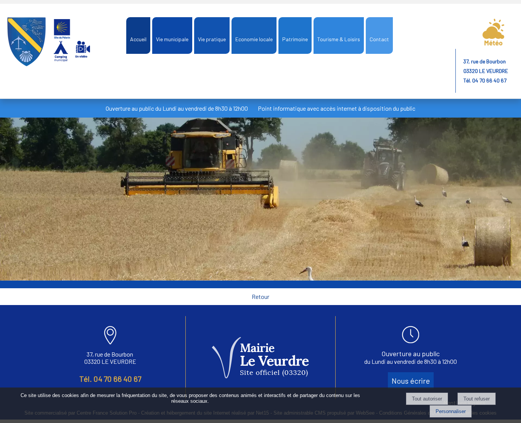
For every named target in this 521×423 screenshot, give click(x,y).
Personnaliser (451, 411)
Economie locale (254, 39)
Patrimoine (295, 39)
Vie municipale (172, 39)
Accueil (138, 39)
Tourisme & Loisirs (338, 39)
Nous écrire (411, 380)
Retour (260, 296)
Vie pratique (212, 39)
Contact (379, 39)
